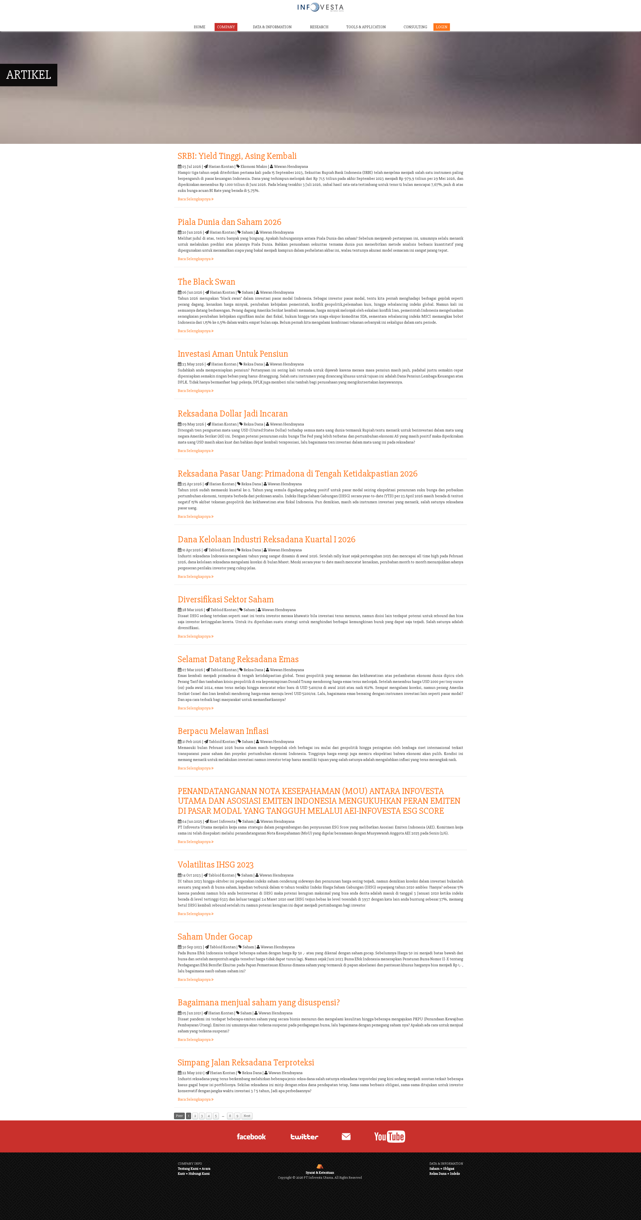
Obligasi (448, 1168)
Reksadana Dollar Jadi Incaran (233, 413)
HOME (199, 27)
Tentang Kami (188, 1168)
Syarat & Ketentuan (320, 1172)
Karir (181, 1173)
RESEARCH (319, 27)
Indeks (455, 1173)
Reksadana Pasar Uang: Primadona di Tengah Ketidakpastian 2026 (298, 473)
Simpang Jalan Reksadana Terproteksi (246, 1062)
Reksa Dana (437, 1173)
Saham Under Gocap (215, 936)
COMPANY (226, 27)
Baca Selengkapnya (194, 199)
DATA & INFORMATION (272, 27)
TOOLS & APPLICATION (366, 27)
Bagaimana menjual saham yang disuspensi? (259, 1002)
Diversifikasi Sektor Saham (226, 599)
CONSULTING (415, 27)
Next (247, 1116)
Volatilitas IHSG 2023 (216, 864)
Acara (206, 1168)
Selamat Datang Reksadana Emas (238, 659)
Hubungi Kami (199, 1173)
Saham (434, 1168)
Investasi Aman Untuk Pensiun (233, 353)
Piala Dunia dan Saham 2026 (229, 222)
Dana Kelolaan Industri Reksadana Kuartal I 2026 (267, 539)
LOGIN (441, 27)
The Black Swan (206, 281)
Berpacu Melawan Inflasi (223, 731)
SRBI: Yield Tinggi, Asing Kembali (237, 156)
